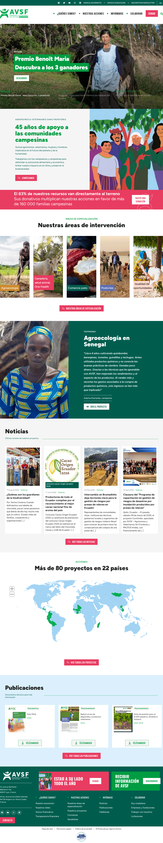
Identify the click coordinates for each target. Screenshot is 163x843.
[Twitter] (64, 3)
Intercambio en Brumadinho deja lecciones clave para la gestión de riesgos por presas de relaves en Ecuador (100, 501)
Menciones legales (64, 829)
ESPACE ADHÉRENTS (92, 3)
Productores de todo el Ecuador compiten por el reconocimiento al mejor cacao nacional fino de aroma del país (59, 503)
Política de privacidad (83, 829)
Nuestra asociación (45, 803)
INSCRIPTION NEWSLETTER (142, 3)
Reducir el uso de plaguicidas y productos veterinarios (90, 716)
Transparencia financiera (47, 816)
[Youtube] (69, 3)
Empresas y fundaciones (142, 807)
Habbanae (104, 812)
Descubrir (21, 78)
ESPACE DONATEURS (116, 3)
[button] (161, 13)
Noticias (103, 803)
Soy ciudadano (138, 803)
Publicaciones (106, 807)
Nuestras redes (43, 807)
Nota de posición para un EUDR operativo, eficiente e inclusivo (146, 716)
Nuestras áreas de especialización (76, 805)
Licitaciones (137, 816)
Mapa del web (47, 829)
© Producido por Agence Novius (108, 829)
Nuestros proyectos (77, 810)
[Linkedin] (80, 3)
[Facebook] (59, 3)
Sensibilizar (72, 819)
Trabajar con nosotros (141, 812)
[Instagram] (75, 3)
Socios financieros (44, 812)
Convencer (72, 815)
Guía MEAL (31, 714)
